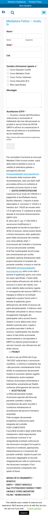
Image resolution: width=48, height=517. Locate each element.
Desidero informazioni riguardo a (22, 66)
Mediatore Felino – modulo (23, 23)
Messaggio (12, 90)
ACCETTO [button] (24, 513)
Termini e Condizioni (17, 2)
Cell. (8, 55)
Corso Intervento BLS (19, 81)
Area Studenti (25, 6)
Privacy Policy (35, 2)
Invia (10, 146)
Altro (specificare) (18, 85)
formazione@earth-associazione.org (22, 174)
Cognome (29, 40)
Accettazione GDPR (16, 111)
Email (10, 45)
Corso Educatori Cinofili (20, 70)
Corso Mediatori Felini (20, 73)
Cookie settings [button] (34, 508)
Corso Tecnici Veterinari (20, 77)
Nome (10, 31)
